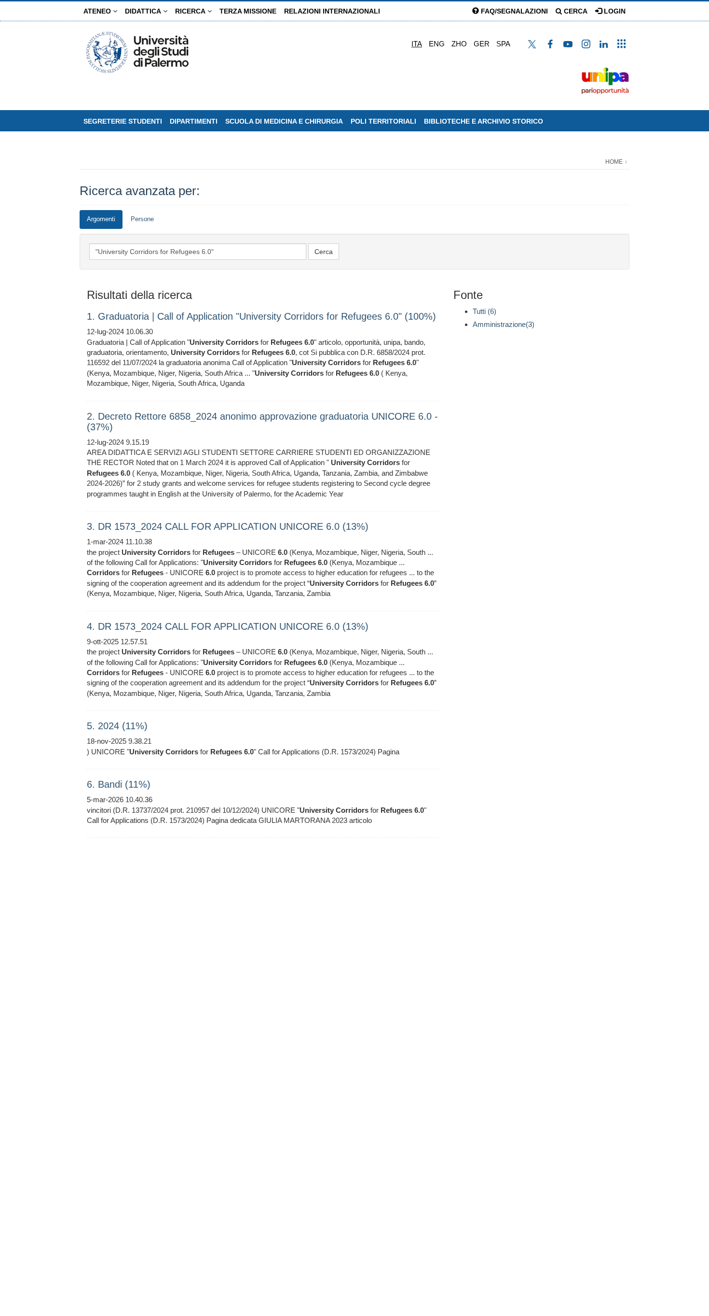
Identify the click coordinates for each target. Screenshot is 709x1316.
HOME (614, 161)
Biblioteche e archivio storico (483, 121)
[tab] (101, 219)
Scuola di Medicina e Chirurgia (284, 121)
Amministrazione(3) (503, 324)
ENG (437, 44)
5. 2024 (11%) (117, 726)
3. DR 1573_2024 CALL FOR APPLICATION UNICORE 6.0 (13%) (227, 526)
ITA (416, 44)
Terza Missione (247, 11)
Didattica (144, 11)
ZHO (459, 44)
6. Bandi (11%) (118, 784)
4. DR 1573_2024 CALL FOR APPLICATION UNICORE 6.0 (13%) (227, 626)
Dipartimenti (194, 121)
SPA (503, 44)
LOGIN (614, 11)
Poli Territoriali (383, 121)
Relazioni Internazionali (332, 11)
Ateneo (98, 11)
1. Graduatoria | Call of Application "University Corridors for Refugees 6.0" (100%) (261, 316)
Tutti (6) (484, 311)
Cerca (574, 11)
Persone (142, 219)
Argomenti (101, 219)
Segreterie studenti (122, 121)
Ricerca (191, 11)
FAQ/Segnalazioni (513, 11)
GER (482, 44)
